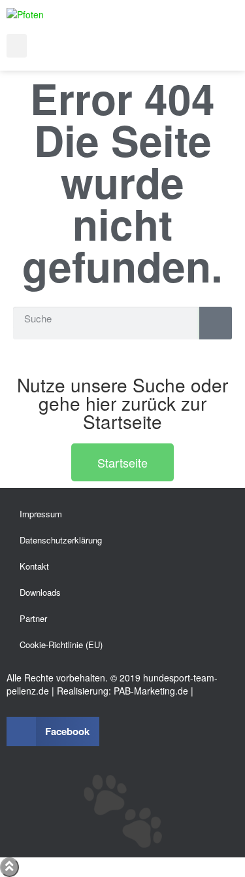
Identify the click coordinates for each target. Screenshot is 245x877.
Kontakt (34, 566)
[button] (17, 46)
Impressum (41, 513)
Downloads (40, 592)
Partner (33, 618)
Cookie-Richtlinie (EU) (61, 644)
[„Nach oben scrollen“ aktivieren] (9, 867)
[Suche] (215, 323)
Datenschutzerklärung (61, 540)
